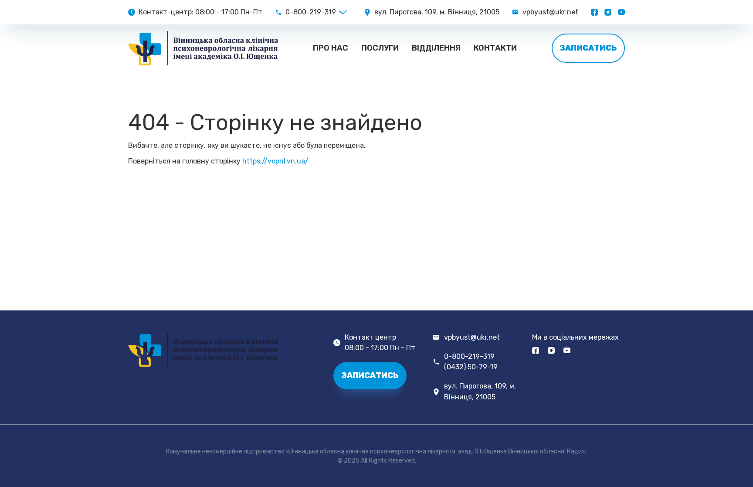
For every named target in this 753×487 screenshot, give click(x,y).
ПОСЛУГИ (380, 48)
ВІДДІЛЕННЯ (436, 48)
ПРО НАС (330, 48)
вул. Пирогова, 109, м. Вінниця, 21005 (480, 391)
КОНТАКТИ (495, 48)
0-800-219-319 (310, 12)
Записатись (370, 375)
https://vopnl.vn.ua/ (275, 161)
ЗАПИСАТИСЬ (588, 48)
